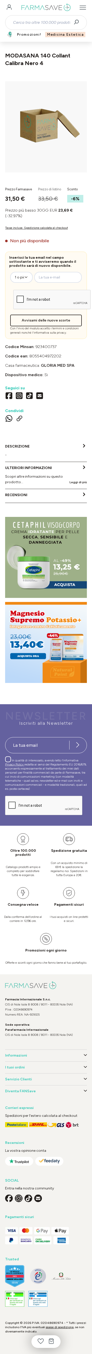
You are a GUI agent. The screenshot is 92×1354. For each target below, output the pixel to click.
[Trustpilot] (19, 1161)
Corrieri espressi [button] (19, 1108)
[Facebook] (9, 396)
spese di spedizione (60, 1327)
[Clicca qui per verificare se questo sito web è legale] (14, 1299)
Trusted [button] (12, 1259)
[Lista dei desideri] (41, 1341)
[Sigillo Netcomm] (38, 1276)
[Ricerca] (78, 22)
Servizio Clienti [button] (18, 1079)
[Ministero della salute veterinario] (38, 1299)
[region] (46, 126)
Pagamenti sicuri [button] (19, 1217)
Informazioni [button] (16, 1055)
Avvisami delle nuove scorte (46, 320)
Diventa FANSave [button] (20, 1091)
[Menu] (83, 8)
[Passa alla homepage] (46, 8)
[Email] (39, 396)
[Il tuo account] (9, 7)
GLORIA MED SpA (57, 365)
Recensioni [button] (14, 1143)
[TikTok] (29, 396)
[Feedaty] (49, 1161)
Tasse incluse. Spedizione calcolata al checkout (36, 228)
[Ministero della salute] (61, 1275)
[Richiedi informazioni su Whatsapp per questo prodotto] (9, 419)
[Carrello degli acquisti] (51, 1341)
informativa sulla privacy (50, 332)
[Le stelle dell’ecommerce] (14, 1276)
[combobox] (41, 22)
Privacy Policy (14, 764)
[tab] (46, 451)
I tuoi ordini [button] (15, 1067)
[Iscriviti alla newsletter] (78, 745)
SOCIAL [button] (12, 1180)
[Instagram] (19, 396)
